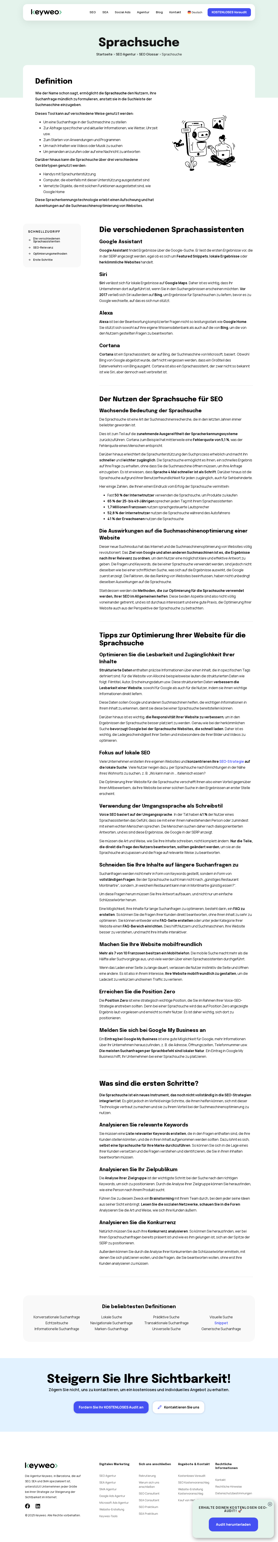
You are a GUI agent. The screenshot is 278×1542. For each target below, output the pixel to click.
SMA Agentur (108, 1489)
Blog (159, 12)
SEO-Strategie (231, 761)
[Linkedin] (37, 1506)
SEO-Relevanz (43, 247)
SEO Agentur (126, 54)
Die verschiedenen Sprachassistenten (46, 240)
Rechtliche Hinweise (228, 1486)
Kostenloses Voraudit (192, 1476)
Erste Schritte (43, 259)
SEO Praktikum (148, 1507)
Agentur (143, 12)
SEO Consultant (149, 1493)
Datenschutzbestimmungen (233, 1493)
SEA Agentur (107, 1482)
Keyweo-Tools (108, 1516)
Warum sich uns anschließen (149, 1484)
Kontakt (175, 12)
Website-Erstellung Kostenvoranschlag (190, 1491)
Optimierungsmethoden (50, 253)
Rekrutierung (147, 1476)
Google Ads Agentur (112, 1496)
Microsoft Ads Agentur (114, 1502)
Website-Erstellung (111, 1509)
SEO (93, 12)
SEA (105, 12)
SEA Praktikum (148, 1513)
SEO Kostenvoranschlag (193, 1482)
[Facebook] (27, 1506)
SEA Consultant (149, 1500)
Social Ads (122, 12)
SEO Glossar (149, 54)
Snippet (221, 1323)
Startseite (104, 54)
